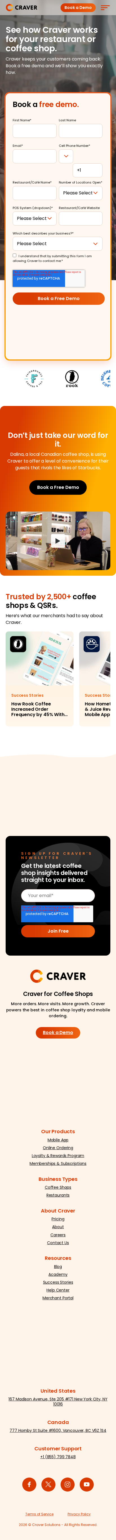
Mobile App (58, 1140)
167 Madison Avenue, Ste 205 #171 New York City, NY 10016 (57, 1401)
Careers (58, 1235)
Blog (58, 1266)
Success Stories (58, 1282)
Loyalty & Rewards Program (58, 1155)
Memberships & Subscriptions (58, 1163)
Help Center (57, 1290)
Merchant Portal (58, 1298)
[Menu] (105, 7)
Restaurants (58, 1195)
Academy (57, 1274)
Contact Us (58, 1243)
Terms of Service (39, 1514)
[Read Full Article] (39, 679)
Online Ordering (58, 1148)
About (58, 1227)
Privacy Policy (79, 1514)
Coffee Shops (58, 1187)
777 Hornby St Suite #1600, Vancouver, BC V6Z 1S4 (58, 1430)
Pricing (58, 1219)
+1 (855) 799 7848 (58, 1457)
